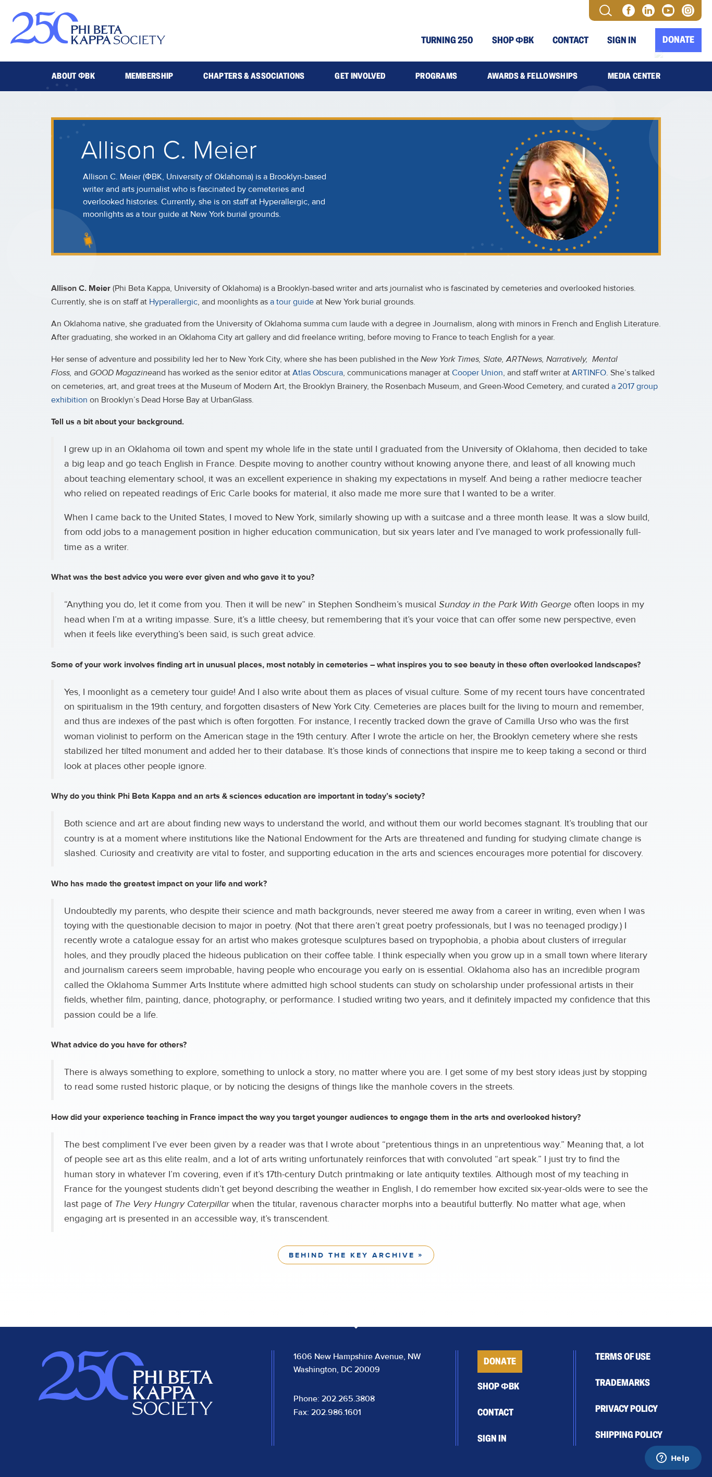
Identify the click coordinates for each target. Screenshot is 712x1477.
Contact (570, 40)
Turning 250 (447, 40)
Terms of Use (622, 1356)
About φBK (73, 76)
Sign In (621, 40)
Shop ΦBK (513, 40)
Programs (436, 76)
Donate (678, 39)
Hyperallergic (173, 302)
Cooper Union (477, 373)
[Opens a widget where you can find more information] (673, 1459)
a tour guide (292, 302)
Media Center (634, 76)
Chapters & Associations (253, 76)
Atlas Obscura (317, 373)
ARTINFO (589, 373)
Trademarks (622, 1382)
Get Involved (360, 76)
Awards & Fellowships (532, 76)
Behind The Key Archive (352, 1255)
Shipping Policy (628, 1435)
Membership (149, 76)
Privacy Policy (626, 1408)
